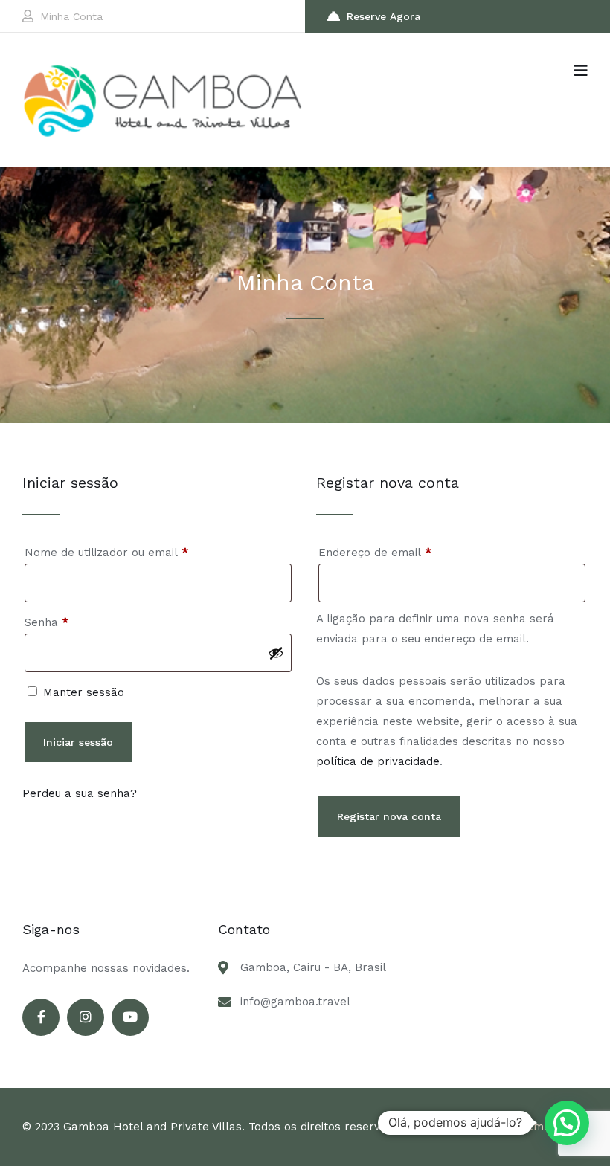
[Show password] (276, 653)
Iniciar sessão (78, 742)
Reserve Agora (383, 16)
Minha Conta (71, 16)
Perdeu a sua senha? (79, 793)
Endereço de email (405, 552)
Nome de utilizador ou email (137, 552)
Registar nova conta (389, 816)
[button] (567, 1123)
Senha (77, 622)
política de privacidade (378, 761)
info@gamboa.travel (295, 1001)
